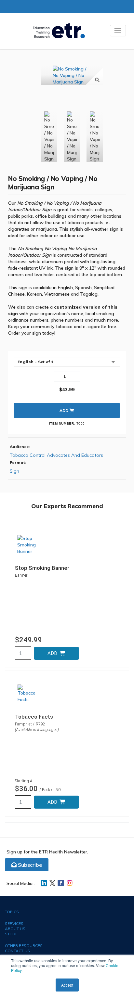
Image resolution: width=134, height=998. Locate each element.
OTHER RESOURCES (24, 945)
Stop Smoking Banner (42, 568)
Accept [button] (67, 985)
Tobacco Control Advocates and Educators (56, 455)
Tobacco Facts (34, 717)
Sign (14, 471)
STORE (11, 933)
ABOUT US (15, 928)
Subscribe (29, 865)
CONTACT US (17, 950)
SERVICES (14, 923)
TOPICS (12, 911)
